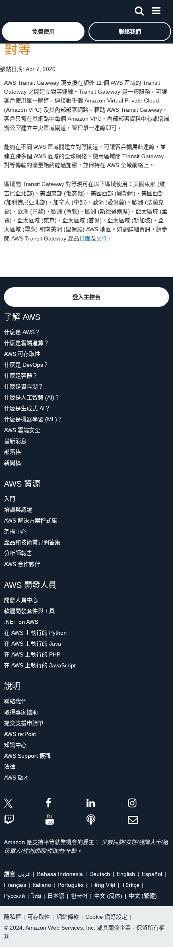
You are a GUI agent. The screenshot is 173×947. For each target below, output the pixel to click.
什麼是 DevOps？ (26, 365)
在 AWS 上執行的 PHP (32, 654)
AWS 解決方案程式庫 (30, 520)
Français (15, 885)
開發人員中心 (21, 600)
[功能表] (156, 9)
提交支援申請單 (23, 723)
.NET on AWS (21, 622)
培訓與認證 (18, 509)
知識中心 (15, 745)
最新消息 (15, 441)
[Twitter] (24, 804)
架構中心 (15, 531)
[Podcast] (107, 820)
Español (152, 874)
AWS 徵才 (16, 777)
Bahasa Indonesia (60, 874)
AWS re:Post (20, 734)
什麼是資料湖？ (23, 386)
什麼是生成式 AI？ (27, 408)
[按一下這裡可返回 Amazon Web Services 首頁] (20, 10)
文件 (101, 238)
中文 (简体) (108, 896)
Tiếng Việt (102, 885)
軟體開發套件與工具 (29, 611)
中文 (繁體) (143, 896)
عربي (24, 874)
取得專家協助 (21, 712)
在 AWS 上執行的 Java (32, 643)
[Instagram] (148, 804)
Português (71, 885)
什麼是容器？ (21, 375)
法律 (9, 766)
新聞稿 (12, 463)
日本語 (55, 896)
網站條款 (67, 917)
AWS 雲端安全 (22, 430)
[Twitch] (24, 820)
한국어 (79, 896)
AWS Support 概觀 (27, 756)
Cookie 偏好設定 (106, 917)
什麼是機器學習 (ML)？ (33, 419)
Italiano (42, 885)
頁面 (85, 238)
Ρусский (14, 896)
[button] (43, 31)
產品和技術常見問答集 (32, 542)
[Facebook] (66, 804)
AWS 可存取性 (22, 354)
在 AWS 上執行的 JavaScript (40, 665)
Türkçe (131, 885)
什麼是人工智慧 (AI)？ (32, 397)
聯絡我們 (15, 701)
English (126, 874)
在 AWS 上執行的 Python (35, 632)
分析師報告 (18, 553)
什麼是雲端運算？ (26, 343)
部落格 (12, 452)
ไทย (36, 896)
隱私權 (12, 917)
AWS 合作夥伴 (22, 564)
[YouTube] (66, 820)
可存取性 (38, 917)
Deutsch (99, 874)
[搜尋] (139, 9)
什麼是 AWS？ (22, 332)
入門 (9, 498)
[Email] (148, 820)
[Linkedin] (107, 804)
